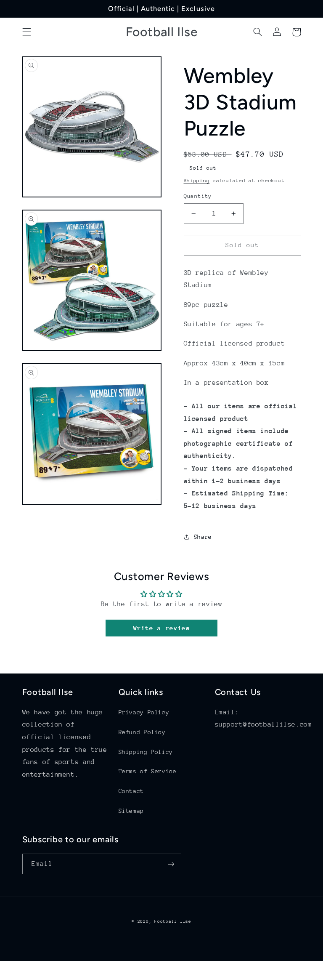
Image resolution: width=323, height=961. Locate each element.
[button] (26, 32)
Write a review (161, 627)
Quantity (198, 196)
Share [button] (203, 536)
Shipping (197, 181)
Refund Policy (142, 732)
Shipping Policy (146, 751)
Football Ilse (172, 921)
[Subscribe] (170, 864)
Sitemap (131, 810)
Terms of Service (148, 771)
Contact (131, 791)
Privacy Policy (144, 712)
